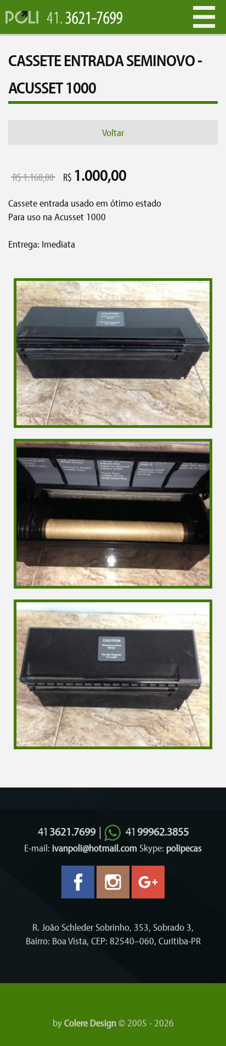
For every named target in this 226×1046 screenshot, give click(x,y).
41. (85, 17)
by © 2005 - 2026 (113, 1022)
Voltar (113, 132)
